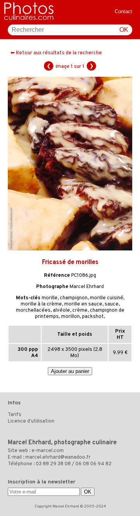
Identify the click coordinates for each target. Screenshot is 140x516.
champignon (74, 298)
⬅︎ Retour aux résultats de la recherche (56, 53)
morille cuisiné (106, 298)
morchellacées (33, 310)
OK (123, 29)
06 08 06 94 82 (93, 464)
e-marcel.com (48, 451)
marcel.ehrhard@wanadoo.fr (58, 457)
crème (80, 310)
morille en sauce (83, 304)
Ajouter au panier (70, 371)
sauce (112, 304)
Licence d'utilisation (31, 421)
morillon (70, 317)
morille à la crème (41, 304)
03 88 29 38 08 (53, 464)
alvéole (61, 310)
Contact (123, 11)
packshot (93, 317)
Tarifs (14, 415)
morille (50, 298)
